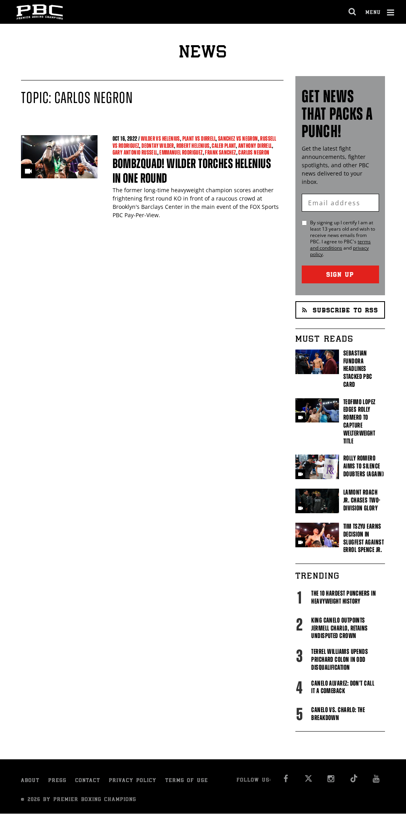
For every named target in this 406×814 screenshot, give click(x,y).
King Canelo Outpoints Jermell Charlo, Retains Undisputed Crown (339, 628)
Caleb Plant (224, 145)
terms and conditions (340, 244)
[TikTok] (353, 781)
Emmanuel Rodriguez (181, 152)
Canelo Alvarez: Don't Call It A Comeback (342, 687)
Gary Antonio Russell (135, 152)
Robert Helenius (193, 145)
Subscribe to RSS (345, 311)
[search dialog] (353, 12)
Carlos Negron (253, 152)
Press (57, 781)
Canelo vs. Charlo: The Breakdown (338, 714)
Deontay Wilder (158, 145)
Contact (87, 781)
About (30, 781)
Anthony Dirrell (255, 145)
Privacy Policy (133, 781)
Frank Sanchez (220, 152)
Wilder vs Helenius (160, 138)
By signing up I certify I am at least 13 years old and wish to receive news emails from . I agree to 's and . (342, 239)
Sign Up (340, 275)
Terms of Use (186, 781)
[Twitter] (308, 781)
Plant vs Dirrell (199, 138)
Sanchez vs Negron (238, 138)
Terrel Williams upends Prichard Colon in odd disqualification (339, 659)
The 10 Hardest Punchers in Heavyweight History (343, 597)
